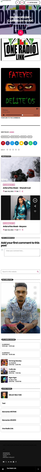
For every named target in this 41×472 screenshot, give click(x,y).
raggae (23, 136)
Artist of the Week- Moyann (15, 226)
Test (3, 403)
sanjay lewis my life (9, 325)
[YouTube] (3, 462)
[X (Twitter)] (6, 462)
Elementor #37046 (9, 412)
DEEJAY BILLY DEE (15, 395)
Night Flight (13, 378)
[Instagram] (13, 462)
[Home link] (6, 2)
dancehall (5, 136)
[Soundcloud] (8, 462)
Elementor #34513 (9, 420)
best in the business (20, 13)
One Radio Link (7, 428)
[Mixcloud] (11, 462)
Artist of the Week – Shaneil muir (17, 188)
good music (15, 136)
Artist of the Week (9, 184)
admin (11, 132)
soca (29, 136)
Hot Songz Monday (15, 361)
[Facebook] (16, 462)
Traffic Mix (12, 369)
